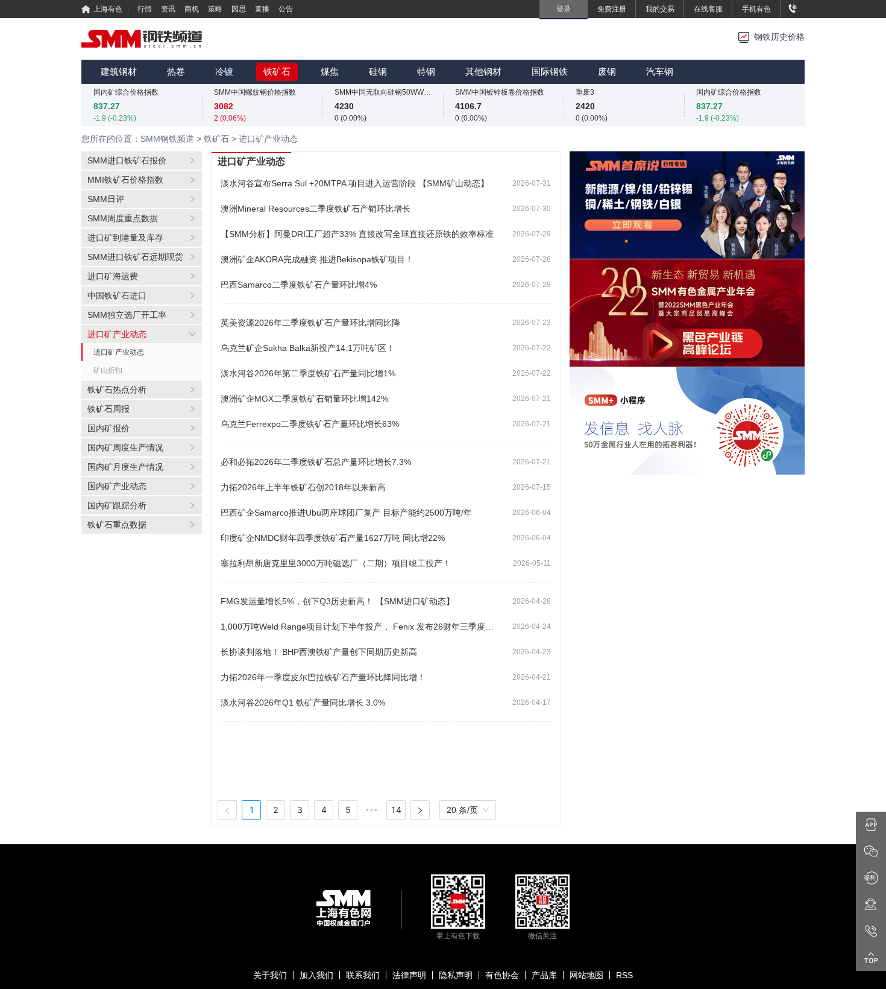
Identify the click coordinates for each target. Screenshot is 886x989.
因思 (238, 9)
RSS (624, 975)
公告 (285, 9)
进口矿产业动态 (118, 352)
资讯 (168, 9)
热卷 (176, 71)
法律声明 (409, 975)
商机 (191, 9)
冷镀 (224, 71)
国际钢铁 (550, 71)
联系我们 (363, 975)
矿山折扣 (107, 370)
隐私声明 (456, 975)
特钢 (426, 71)
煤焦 (330, 71)
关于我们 (270, 975)
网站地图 (586, 975)
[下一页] (420, 810)
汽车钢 (659, 71)
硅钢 (378, 71)
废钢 (607, 71)
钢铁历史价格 (779, 37)
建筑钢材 (119, 71)
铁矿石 (277, 71)
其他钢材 (483, 71)
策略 (215, 9)
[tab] (141, 160)
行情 (144, 9)
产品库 (544, 975)
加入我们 (316, 975)
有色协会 (502, 975)
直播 (262, 9)
